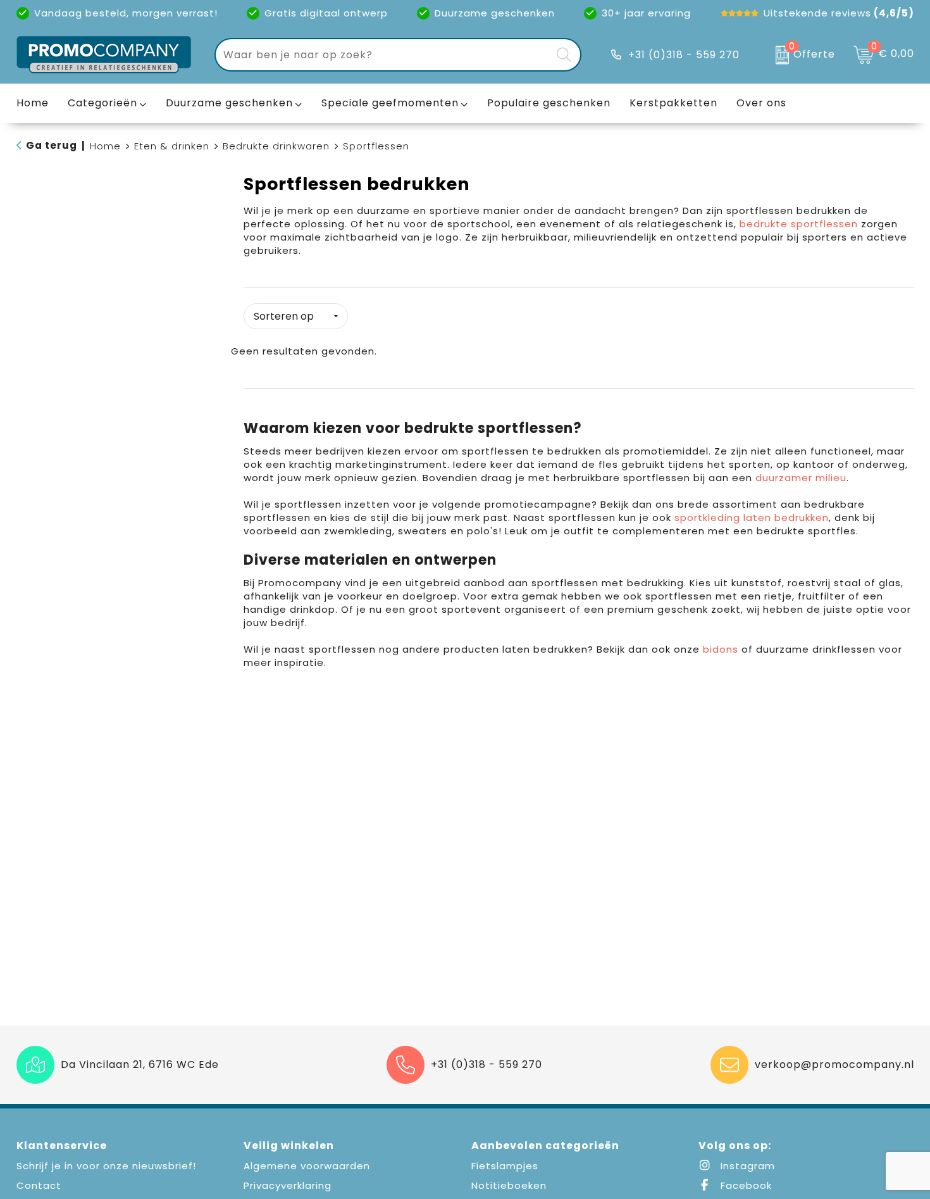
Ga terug (51, 145)
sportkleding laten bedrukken (751, 517)
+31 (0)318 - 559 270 (684, 54)
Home (105, 146)
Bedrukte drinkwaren (276, 146)
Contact (38, 1185)
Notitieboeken (509, 1185)
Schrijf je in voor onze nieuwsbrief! (106, 1165)
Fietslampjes (504, 1165)
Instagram (746, 1165)
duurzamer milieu (800, 477)
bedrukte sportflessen (799, 223)
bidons (720, 649)
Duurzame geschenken (229, 103)
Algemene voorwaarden (307, 1165)
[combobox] (383, 55)
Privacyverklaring (288, 1185)
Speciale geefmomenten (390, 103)
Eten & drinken (171, 146)
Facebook (744, 1185)
